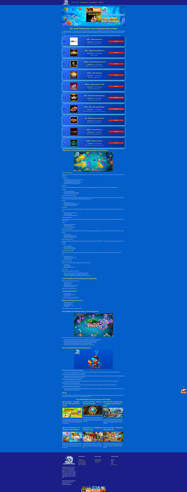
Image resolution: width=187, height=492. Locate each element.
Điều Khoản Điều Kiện (82, 463)
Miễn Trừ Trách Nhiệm (82, 464)
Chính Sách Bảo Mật (81, 460)
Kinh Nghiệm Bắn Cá (98, 459)
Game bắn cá (100, 2)
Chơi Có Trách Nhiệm (81, 462)
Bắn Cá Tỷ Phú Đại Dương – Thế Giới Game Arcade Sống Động (71, 428)
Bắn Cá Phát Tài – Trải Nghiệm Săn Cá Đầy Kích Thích (92, 428)
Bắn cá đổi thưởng (66, 31)
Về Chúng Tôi (80, 459)
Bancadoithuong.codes (66, 467)
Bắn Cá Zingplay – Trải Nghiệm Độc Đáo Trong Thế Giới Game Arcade (71, 403)
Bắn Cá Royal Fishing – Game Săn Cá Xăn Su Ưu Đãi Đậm (92, 402)
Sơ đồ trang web (114, 464)
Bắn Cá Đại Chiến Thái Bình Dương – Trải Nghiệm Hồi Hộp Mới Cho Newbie (112, 403)
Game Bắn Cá (97, 462)
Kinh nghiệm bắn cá (84, 2)
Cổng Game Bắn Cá (98, 460)
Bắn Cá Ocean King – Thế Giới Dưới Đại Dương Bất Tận (113, 428)
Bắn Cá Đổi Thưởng (75, 2)
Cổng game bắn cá (93, 2)
